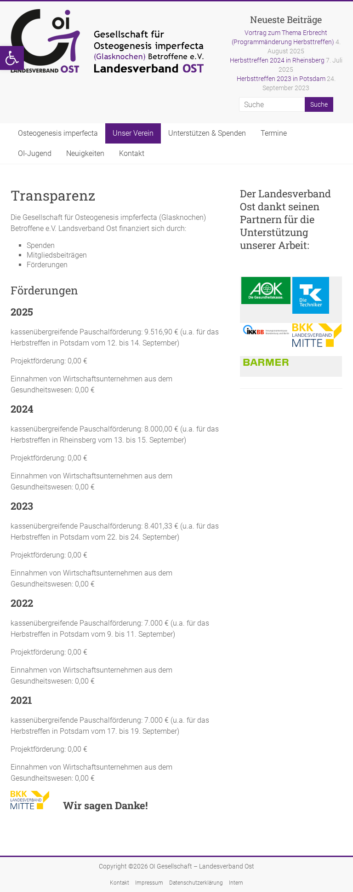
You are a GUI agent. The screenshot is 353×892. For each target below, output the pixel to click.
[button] (12, 58)
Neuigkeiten (85, 153)
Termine (274, 133)
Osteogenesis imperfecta (58, 133)
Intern (236, 883)
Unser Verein (133, 133)
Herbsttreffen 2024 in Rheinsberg (277, 60)
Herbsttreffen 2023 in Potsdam (281, 78)
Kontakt (131, 153)
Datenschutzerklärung (196, 883)
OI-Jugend (34, 153)
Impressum (149, 883)
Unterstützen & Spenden (207, 133)
